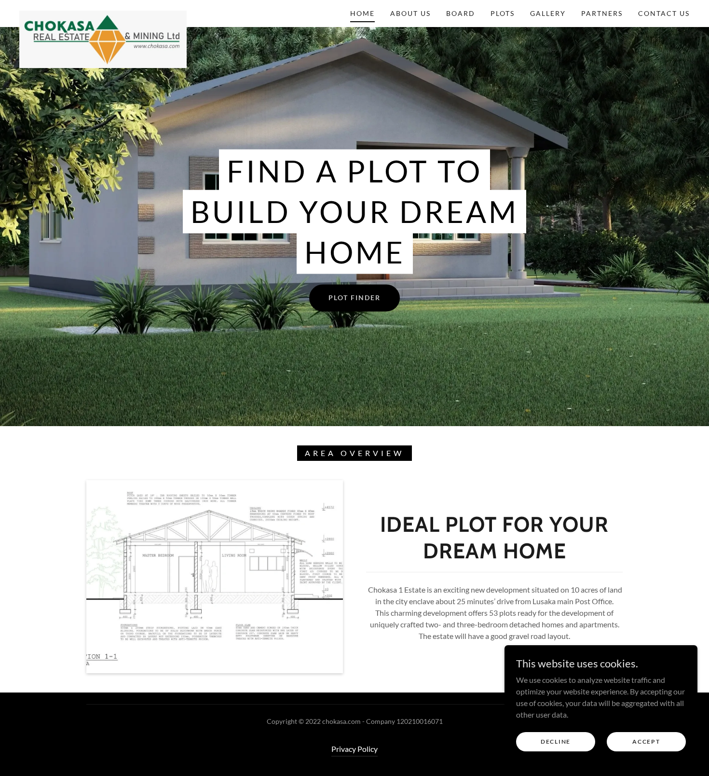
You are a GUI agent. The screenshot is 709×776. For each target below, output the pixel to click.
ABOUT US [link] (410, 13)
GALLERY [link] (548, 13)
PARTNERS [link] (602, 13)
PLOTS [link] (503, 13)
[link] (103, 11)
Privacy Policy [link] (354, 748)
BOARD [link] (460, 13)
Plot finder (354, 297)
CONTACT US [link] (664, 13)
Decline (556, 741)
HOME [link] (362, 13)
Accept (646, 741)
